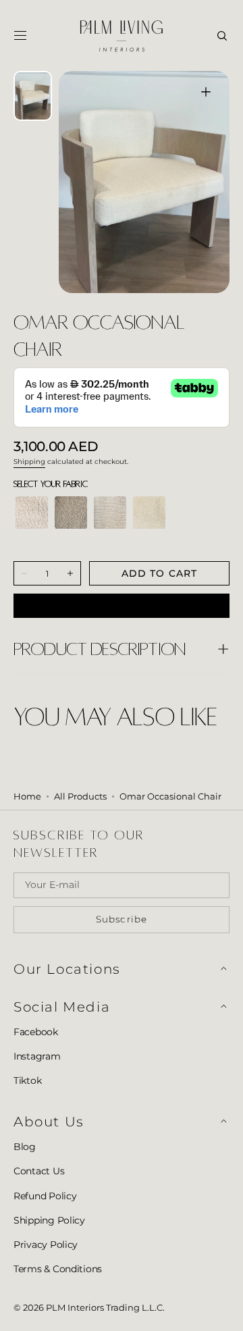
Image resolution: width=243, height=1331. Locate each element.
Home (27, 796)
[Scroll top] (223, 1311)
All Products (80, 796)
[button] (20, 36)
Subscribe (121, 919)
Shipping (29, 461)
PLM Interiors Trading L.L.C (104, 1308)
